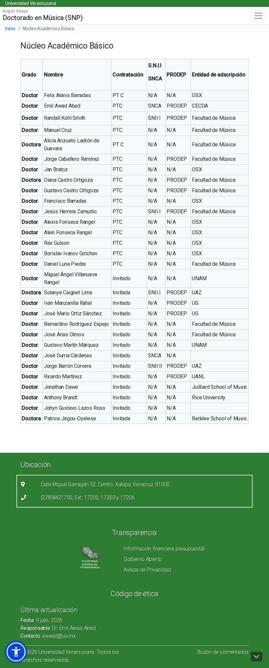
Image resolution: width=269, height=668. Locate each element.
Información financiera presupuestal (164, 549)
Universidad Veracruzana (30, 3)
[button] (16, 651)
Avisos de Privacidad (147, 570)
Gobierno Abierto (143, 559)
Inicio (10, 28)
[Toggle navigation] (258, 15)
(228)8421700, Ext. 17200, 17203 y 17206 (88, 497)
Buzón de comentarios (223, 652)
